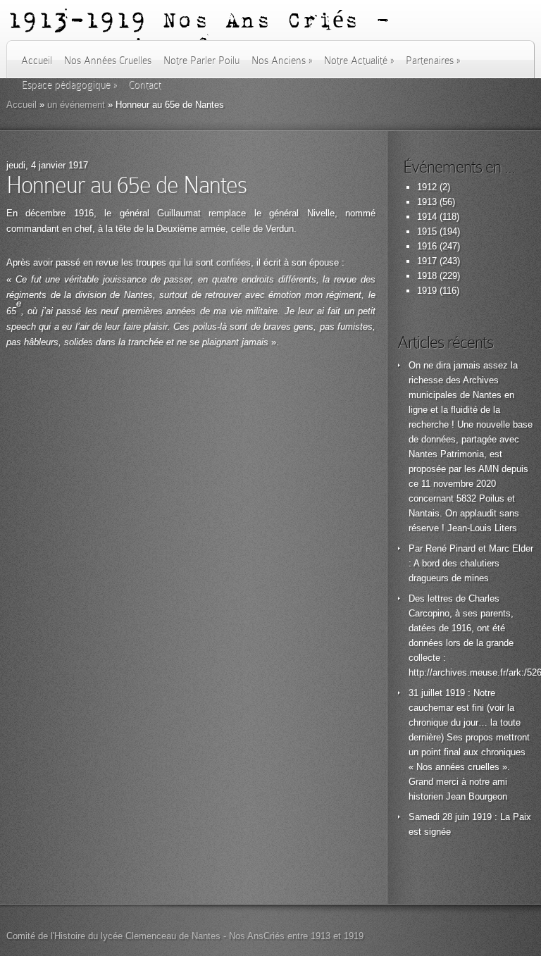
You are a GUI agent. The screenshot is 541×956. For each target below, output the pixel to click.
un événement (76, 104)
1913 (427, 202)
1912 (427, 187)
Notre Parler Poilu (201, 60)
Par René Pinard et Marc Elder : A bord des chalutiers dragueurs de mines (471, 563)
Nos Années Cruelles (107, 60)
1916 (427, 246)
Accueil (36, 60)
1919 (427, 290)
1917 (427, 261)
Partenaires (433, 60)
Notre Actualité (359, 60)
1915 (427, 231)
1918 (427, 276)
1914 (427, 216)
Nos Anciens (281, 60)
